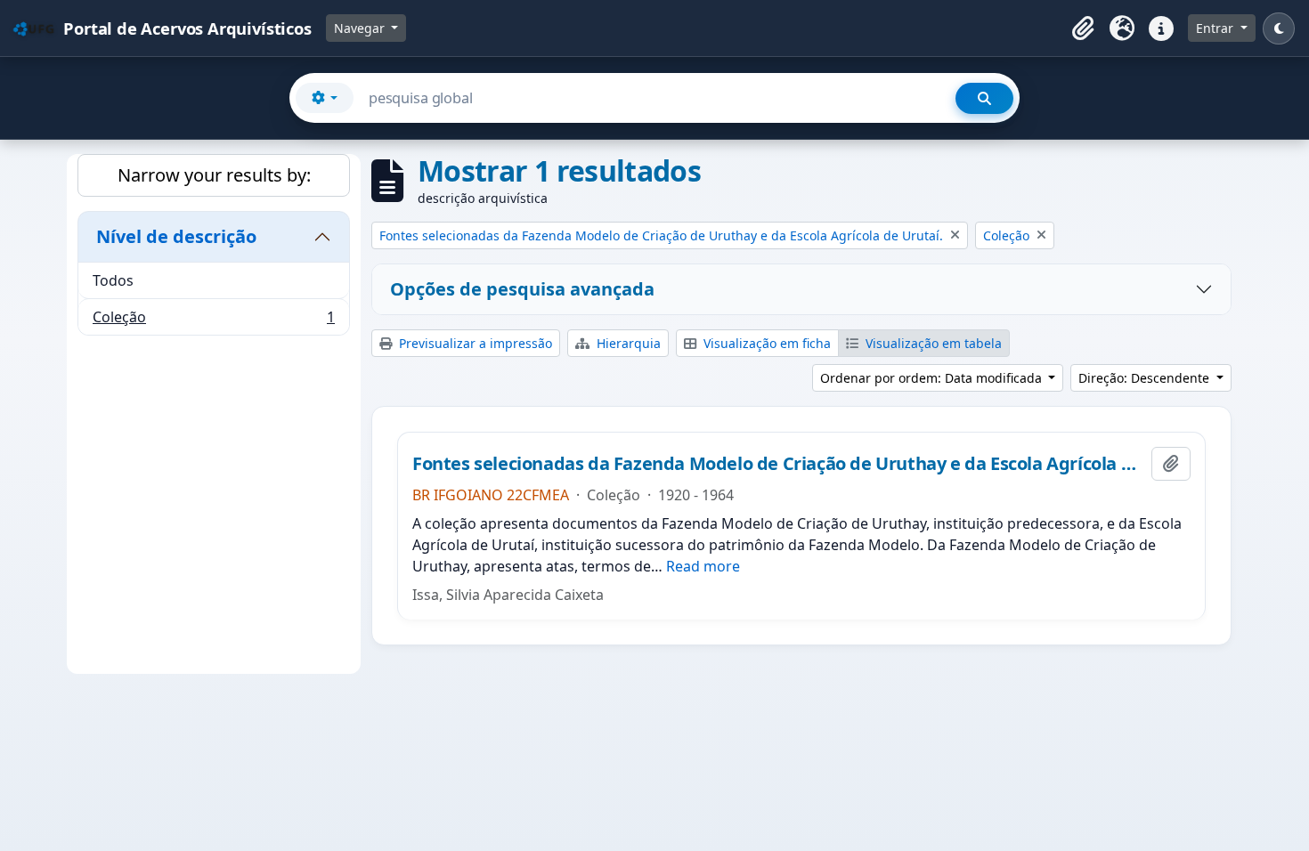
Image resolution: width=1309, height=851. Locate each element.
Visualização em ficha (765, 343)
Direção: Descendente (1145, 377)
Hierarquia (627, 343)
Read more (703, 566)
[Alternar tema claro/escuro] (1279, 28)
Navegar (361, 28)
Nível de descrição (176, 236)
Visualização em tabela (932, 343)
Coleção (213, 321)
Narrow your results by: (214, 175)
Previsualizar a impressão (473, 343)
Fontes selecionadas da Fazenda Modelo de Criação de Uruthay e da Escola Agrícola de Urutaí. (778, 463)
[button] (1082, 28)
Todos (113, 280)
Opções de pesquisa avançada (522, 289)
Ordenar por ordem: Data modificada (932, 377)
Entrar (1216, 28)
